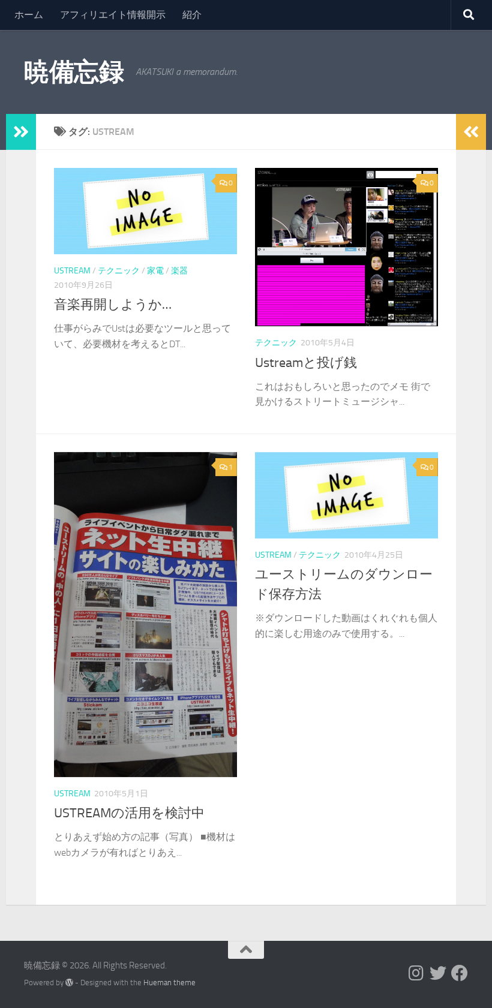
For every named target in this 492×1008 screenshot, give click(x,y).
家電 (155, 271)
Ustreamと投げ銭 (306, 363)
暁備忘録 (74, 72)
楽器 (179, 271)
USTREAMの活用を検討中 (129, 813)
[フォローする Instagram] (416, 973)
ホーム (28, 14)
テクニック (119, 271)
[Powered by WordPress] (69, 982)
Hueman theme (169, 982)
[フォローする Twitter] (438, 973)
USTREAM (72, 271)
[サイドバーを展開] (21, 132)
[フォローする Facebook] (459, 973)
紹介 (192, 14)
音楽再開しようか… (113, 304)
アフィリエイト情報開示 (113, 14)
